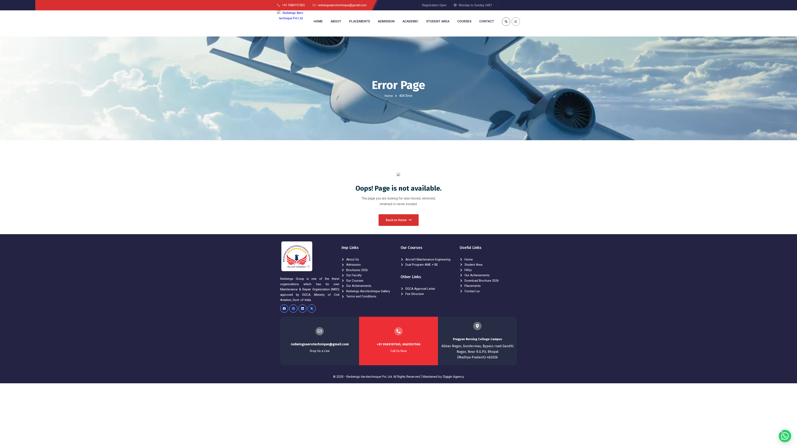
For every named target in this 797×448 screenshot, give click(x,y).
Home (389, 96)
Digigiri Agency (453, 377)
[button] (785, 436)
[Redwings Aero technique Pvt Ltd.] (290, 23)
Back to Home (396, 220)
